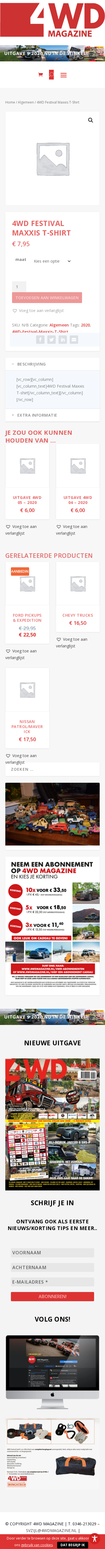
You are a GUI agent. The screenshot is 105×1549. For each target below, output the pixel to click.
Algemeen (26, 102)
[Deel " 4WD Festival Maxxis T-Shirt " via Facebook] (40, 339)
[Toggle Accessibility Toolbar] (94, 1539)
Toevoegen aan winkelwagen (47, 297)
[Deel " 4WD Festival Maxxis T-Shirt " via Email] (74, 339)
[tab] (52, 364)
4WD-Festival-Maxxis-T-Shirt (40, 331)
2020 (85, 325)
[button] (91, 120)
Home (10, 102)
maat (20, 259)
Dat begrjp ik (72, 1545)
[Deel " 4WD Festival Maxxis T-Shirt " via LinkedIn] (63, 339)
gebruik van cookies (37, 1545)
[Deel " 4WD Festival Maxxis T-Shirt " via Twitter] (51, 339)
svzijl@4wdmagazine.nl (51, 1530)
